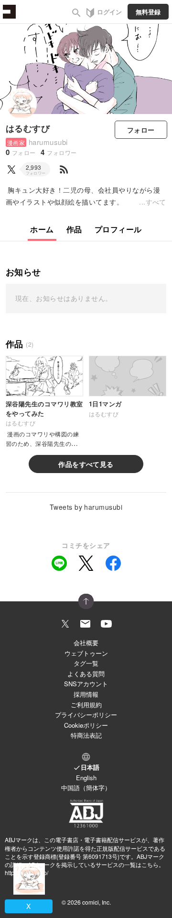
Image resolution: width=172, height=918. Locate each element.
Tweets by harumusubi (86, 507)
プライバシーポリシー (86, 714)
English (86, 777)
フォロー (141, 129)
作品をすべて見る (86, 464)
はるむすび (28, 128)
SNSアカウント (86, 683)
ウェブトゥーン (86, 653)
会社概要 (86, 642)
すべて (156, 201)
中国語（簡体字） (86, 787)
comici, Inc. (96, 902)
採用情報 (86, 694)
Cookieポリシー (86, 725)
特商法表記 (86, 735)
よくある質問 (86, 673)
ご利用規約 (86, 704)
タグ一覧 (86, 663)
